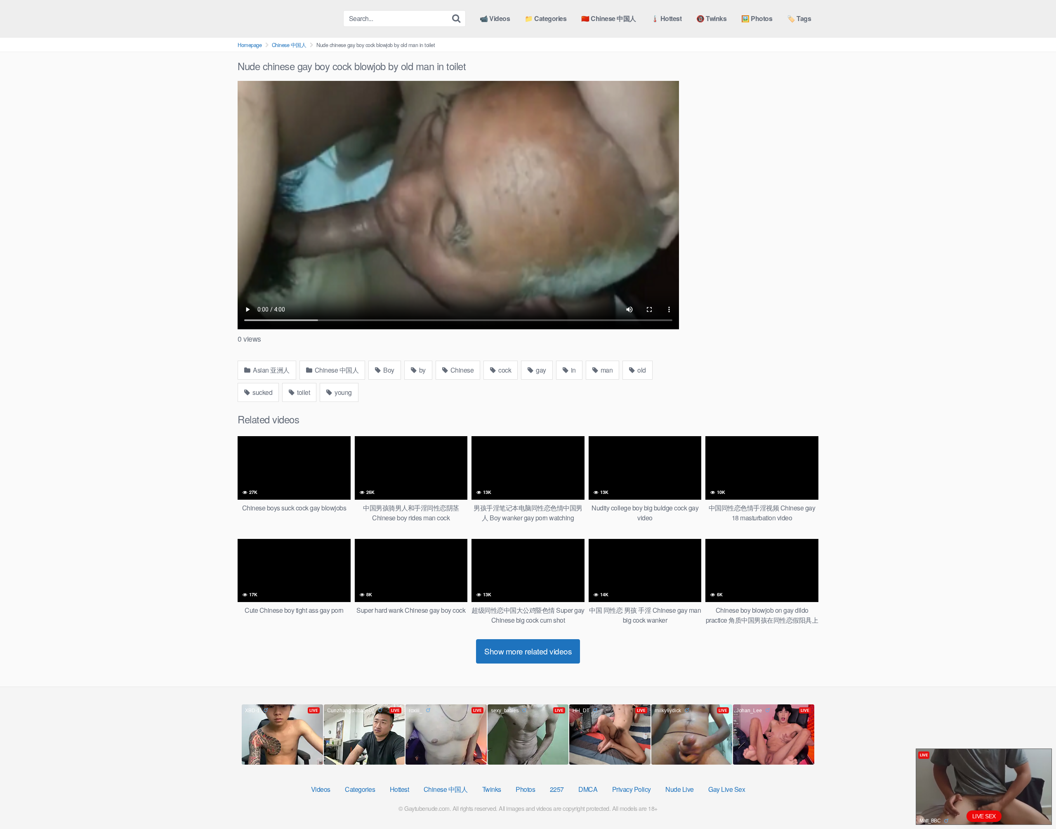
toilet (303, 392)
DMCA (587, 789)
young (342, 392)
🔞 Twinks (711, 18)
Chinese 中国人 (289, 45)
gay (540, 370)
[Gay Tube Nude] (287, 18)
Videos (320, 789)
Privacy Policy (631, 789)
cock (504, 370)
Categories (360, 789)
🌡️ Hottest (666, 18)
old (641, 370)
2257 (557, 789)
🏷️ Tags (799, 18)
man (606, 370)
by (421, 370)
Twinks (491, 789)
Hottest (399, 789)
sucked (262, 392)
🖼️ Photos (756, 18)
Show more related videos (528, 651)
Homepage (250, 45)
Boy (388, 370)
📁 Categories (545, 18)
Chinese (461, 370)
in (572, 370)
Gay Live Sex (726, 789)
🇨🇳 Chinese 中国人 (608, 18)
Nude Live (679, 789)
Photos (525, 789)
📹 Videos (495, 18)
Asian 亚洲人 (271, 370)
